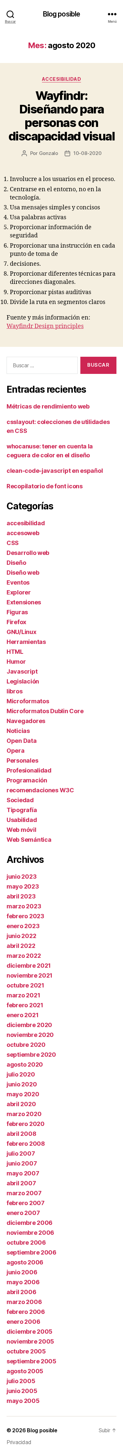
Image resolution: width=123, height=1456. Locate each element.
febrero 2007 (26, 1202)
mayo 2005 (23, 1400)
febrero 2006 (26, 1311)
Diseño (16, 562)
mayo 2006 (23, 1282)
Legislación (23, 681)
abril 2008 (21, 1133)
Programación (27, 780)
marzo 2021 (23, 995)
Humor (16, 661)
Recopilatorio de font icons (45, 486)
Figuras (17, 612)
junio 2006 (22, 1272)
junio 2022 (21, 935)
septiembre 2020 (31, 1054)
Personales (22, 760)
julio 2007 (21, 1153)
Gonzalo (48, 153)
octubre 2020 (26, 1044)
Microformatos (28, 701)
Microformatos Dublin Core (45, 711)
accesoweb (23, 533)
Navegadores (26, 720)
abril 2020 (21, 1104)
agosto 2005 (25, 1371)
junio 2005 (22, 1390)
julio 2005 (21, 1381)
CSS (13, 542)
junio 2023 (21, 876)
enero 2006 (23, 1321)
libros (14, 691)
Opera (16, 750)
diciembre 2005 (29, 1331)
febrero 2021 (25, 1005)
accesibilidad (61, 79)
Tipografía (22, 809)
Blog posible (61, 14)
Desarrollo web (28, 552)
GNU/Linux (21, 631)
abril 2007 (21, 1183)
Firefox (16, 622)
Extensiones (24, 602)
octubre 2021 (25, 985)
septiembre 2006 (31, 1252)
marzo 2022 (24, 955)
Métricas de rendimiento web (48, 406)
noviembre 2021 (29, 975)
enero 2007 (23, 1212)
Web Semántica (29, 839)
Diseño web (23, 572)
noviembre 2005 (30, 1341)
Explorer (19, 592)
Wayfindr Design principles (45, 326)
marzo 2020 (24, 1113)
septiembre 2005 (31, 1361)
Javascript (22, 671)
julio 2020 (21, 1074)
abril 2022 (21, 945)
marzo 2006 (24, 1301)
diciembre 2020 (29, 1024)
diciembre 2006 (29, 1222)
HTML (15, 651)
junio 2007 (22, 1163)
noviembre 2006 (30, 1232)
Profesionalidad (29, 770)
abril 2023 (21, 896)
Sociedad (20, 800)
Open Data (22, 740)
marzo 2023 (24, 906)
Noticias (18, 730)
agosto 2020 (25, 1064)
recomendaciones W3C (40, 790)
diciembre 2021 (29, 965)
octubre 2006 (26, 1242)
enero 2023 (23, 926)
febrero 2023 (25, 916)
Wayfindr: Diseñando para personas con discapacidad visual (62, 115)
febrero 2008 (26, 1143)
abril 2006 (21, 1292)
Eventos (18, 582)
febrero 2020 (26, 1123)
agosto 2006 (25, 1262)
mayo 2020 (23, 1094)
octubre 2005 (26, 1351)
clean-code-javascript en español (55, 470)
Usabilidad (22, 819)
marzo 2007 (24, 1193)
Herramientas (26, 641)
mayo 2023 (23, 886)
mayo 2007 (23, 1173)
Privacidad (19, 1442)
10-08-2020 (87, 153)
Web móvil (21, 829)
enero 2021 (22, 1015)
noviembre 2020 (30, 1034)
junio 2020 (22, 1084)
